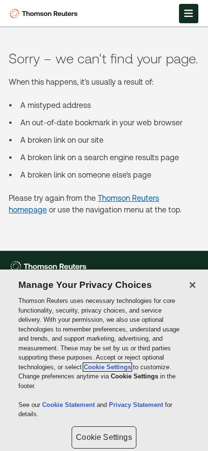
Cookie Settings (107, 367)
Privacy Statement (137, 404)
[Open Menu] (188, 13)
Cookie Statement (69, 404)
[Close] (192, 285)
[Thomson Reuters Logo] (45, 13)
